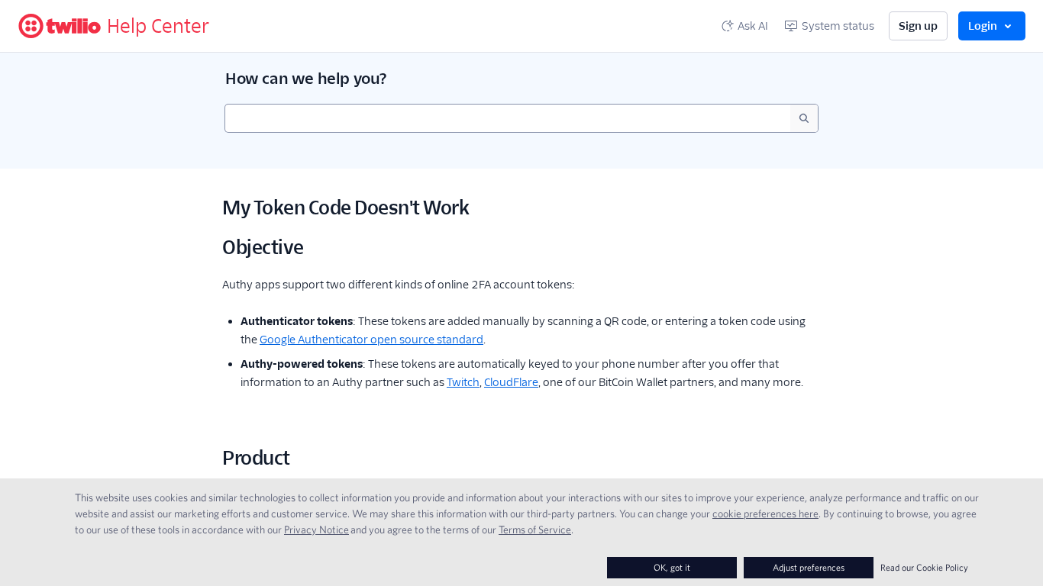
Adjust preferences (808, 567)
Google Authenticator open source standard (371, 339)
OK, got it (672, 567)
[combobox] (507, 118)
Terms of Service (535, 529)
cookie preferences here (765, 513)
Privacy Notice (316, 529)
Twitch (463, 382)
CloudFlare (511, 382)
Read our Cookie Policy (924, 567)
